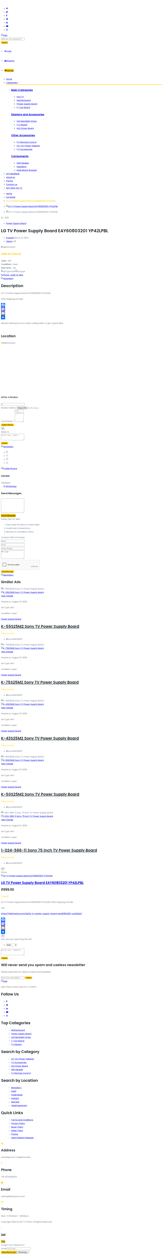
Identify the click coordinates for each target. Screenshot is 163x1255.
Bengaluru (16, 1087)
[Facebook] (81, 305)
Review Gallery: (9, 407)
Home (9, 79)
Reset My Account (9, 1252)
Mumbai (15, 1101)
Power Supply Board (27, 103)
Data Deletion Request (22, 1137)
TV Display (22, 124)
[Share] (81, 317)
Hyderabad (16, 1094)
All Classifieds (12, 173)
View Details (7, 595)
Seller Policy (17, 1130)
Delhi (13, 1091)
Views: (9, 241)
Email (3, 1248)
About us (10, 177)
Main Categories (22, 90)
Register (11, 60)
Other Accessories (23, 135)
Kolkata (15, 1098)
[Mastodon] (81, 309)
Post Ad (9, 70)
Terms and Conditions (22, 1119)
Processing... (23, 1252)
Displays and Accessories (27, 114)
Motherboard (24, 100)
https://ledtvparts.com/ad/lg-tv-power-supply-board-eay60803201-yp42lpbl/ (41, 913)
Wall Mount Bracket (27, 170)
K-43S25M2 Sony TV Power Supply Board (40, 738)
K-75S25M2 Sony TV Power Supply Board (40, 682)
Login (8, 51)
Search (4, 43)
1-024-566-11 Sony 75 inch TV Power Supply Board (49, 850)
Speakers (21, 166)
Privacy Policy (18, 1123)
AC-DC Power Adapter (28, 145)
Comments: (7, 421)
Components (20, 156)
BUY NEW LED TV (14, 188)
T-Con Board (23, 107)
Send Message (8, 515)
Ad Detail (10, 197)
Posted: (9, 237)
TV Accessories (24, 149)
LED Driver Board (25, 128)
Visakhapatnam (19, 1105)
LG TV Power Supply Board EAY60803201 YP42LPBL (31, 200)
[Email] (81, 313)
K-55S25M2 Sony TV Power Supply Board (40, 626)
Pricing (9, 180)
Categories (12, 82)
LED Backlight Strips (27, 121)
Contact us (11, 184)
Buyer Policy (17, 1127)
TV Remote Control (26, 142)
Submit (4, 958)
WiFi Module (23, 163)
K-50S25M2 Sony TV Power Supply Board (40, 794)
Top (3, 1241)
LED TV (20, 96)
